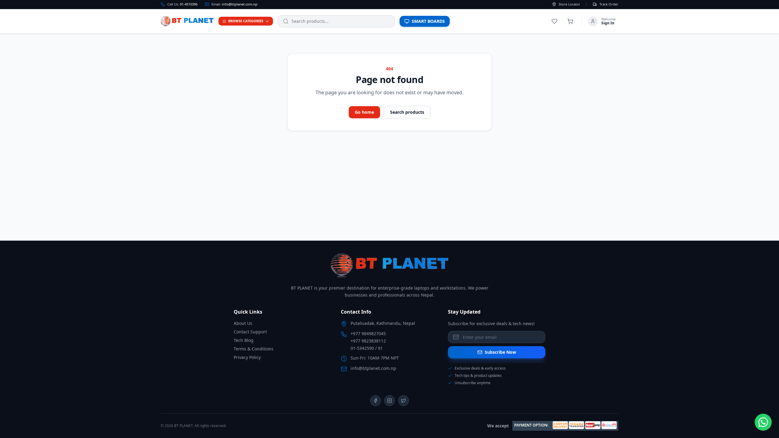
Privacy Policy (247, 357)
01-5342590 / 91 (367, 348)
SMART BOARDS (428, 21)
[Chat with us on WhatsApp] (763, 422)
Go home (364, 112)
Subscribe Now (500, 352)
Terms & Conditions (254, 349)
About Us (243, 323)
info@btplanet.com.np (239, 4)
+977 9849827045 (368, 333)
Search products (407, 112)
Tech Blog (243, 340)
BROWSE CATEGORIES (245, 21)
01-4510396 (188, 4)
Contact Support (250, 332)
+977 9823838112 (368, 341)
